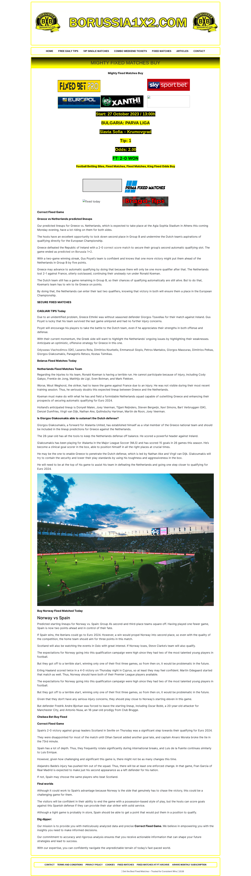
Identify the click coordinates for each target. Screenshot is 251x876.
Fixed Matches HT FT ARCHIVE (153, 865)
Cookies (110, 865)
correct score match (117, 247)
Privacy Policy (94, 865)
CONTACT (199, 51)
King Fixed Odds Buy (161, 166)
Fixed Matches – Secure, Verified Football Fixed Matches (94, 871)
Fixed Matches (161, 51)
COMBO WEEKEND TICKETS (130, 51)
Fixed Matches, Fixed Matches (126, 166)
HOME (49, 51)
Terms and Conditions (70, 865)
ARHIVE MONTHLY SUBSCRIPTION (189, 865)
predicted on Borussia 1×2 (75, 251)
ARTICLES (182, 51)
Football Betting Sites (90, 166)
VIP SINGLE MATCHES (96, 51)
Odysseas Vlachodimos (52, 349)
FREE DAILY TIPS (68, 51)
